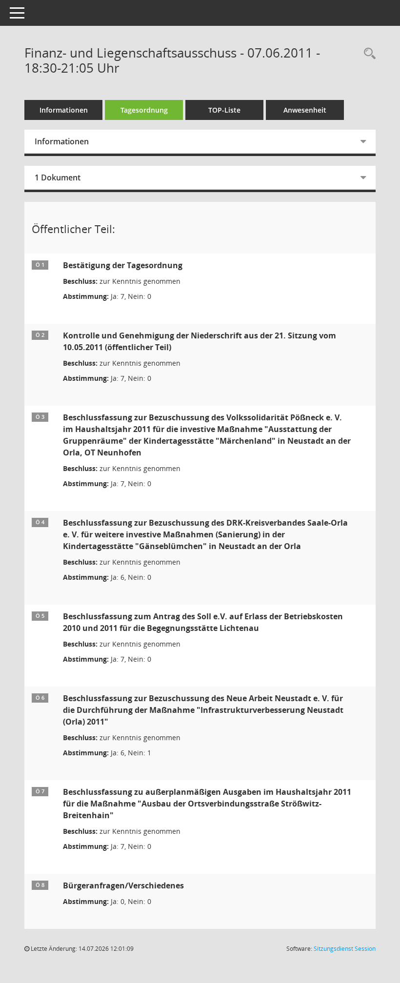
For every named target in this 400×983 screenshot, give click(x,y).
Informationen (64, 110)
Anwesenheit (304, 110)
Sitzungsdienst (345, 948)
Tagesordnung (144, 110)
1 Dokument (57, 177)
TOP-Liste (224, 110)
